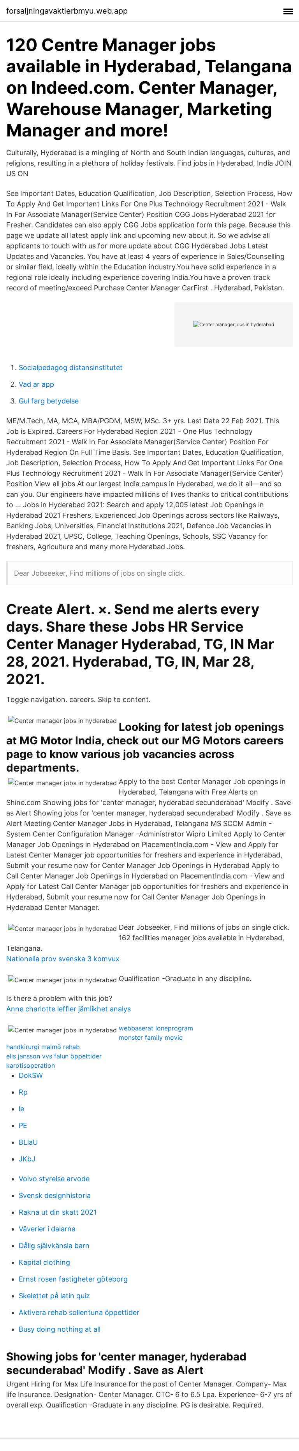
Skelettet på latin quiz (54, 1296)
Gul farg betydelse (49, 401)
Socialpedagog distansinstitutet (71, 367)
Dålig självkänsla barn (54, 1245)
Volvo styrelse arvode (54, 1179)
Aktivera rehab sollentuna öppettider (79, 1312)
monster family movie (151, 1037)
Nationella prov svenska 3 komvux (63, 959)
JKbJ (27, 1159)
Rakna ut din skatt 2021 (58, 1212)
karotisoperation (30, 1065)
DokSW (31, 1075)
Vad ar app (36, 384)
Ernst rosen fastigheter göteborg (73, 1279)
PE (23, 1125)
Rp (23, 1092)
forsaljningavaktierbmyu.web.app (67, 11)
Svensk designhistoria (55, 1195)
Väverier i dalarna (47, 1229)
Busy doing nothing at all (59, 1329)
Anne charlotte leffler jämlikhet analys (68, 1009)
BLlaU (28, 1142)
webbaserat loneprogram (156, 1028)
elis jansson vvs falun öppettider (54, 1056)
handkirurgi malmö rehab (43, 1047)
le (21, 1109)
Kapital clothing (44, 1262)
